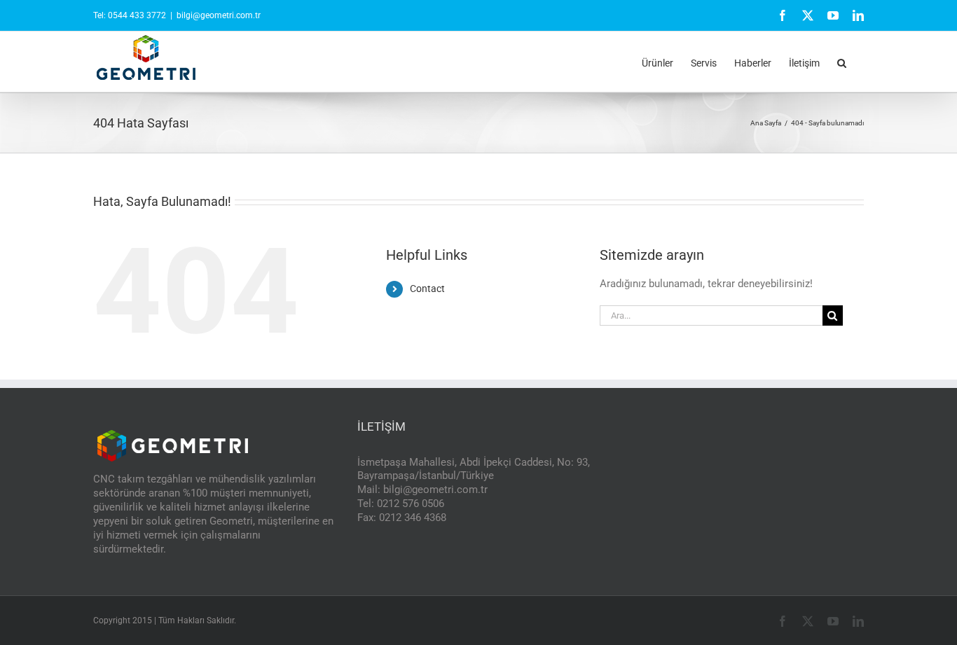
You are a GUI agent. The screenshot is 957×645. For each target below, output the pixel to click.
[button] (841, 62)
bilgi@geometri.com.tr (219, 15)
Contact (427, 288)
